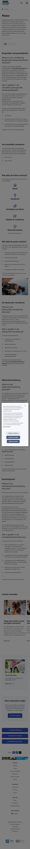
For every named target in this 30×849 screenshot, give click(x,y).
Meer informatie (6, 426)
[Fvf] (20, 842)
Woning (15, 768)
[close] (25, 405)
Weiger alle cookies (13, 441)
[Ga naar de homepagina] (6, 3)
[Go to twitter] (20, 752)
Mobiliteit (15, 765)
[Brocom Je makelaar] (10, 842)
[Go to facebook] (14, 752)
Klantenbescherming (15, 806)
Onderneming (15, 787)
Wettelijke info (15, 831)
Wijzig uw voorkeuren (13, 433)
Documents (15, 803)
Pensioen (15, 779)
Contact (15, 800)
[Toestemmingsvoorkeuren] (6, 846)
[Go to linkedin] (17, 752)
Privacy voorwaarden (15, 824)
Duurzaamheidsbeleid (15, 829)
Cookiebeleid (15, 826)
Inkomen (15, 792)
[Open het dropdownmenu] (26, 3)
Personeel (15, 790)
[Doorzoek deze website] (21, 3)
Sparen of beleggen (15, 776)
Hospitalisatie (15, 774)
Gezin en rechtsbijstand (15, 771)
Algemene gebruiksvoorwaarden (15, 822)
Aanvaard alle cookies (13, 437)
